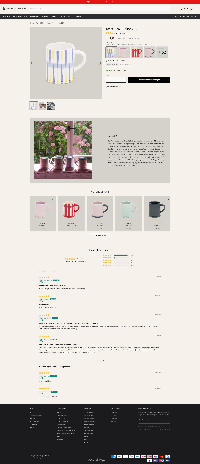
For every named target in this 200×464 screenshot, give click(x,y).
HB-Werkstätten (89, 412)
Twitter (113, 421)
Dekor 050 (128, 226)
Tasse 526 (51, 23)
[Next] (100, 63)
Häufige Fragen (62, 415)
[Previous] (32, 63)
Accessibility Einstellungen (65, 433)
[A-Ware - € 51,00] (112, 67)
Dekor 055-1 (100, 226)
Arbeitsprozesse (89, 424)
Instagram (114, 415)
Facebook (114, 412)
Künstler (86, 427)
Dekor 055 (42, 226)
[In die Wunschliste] (53, 199)
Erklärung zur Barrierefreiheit (66, 430)
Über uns (77, 16)
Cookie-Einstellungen (64, 427)
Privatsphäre (61, 424)
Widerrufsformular (63, 421)
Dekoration (34, 16)
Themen (45, 16)
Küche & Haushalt (19, 16)
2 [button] (97, 360)
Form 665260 (40, 23)
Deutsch (177, 16)
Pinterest (114, 418)
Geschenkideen (34, 421)
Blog (69, 16)
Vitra (85, 439)
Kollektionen (34, 424)
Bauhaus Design (89, 430)
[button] (111, 33)
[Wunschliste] (192, 9)
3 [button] (100, 360)
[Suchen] (168, 8)
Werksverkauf (88, 415)
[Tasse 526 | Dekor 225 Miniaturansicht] (33, 106)
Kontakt (59, 412)
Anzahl (108, 75)
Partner (86, 442)
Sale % (54, 16)
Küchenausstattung (36, 415)
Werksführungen (89, 418)
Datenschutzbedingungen (162, 429)
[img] (44, 277)
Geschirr (6, 16)
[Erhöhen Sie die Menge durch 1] (123, 80)
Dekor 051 (157, 226)
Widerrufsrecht (61, 418)
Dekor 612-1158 (71, 226)
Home (32, 23)
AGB (58, 436)
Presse (86, 436)
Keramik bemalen (89, 421)
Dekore (62, 16)
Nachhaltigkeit (89, 433)
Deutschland (188, 16)
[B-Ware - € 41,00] (125, 67)
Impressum (60, 439)
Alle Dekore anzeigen (100, 235)
